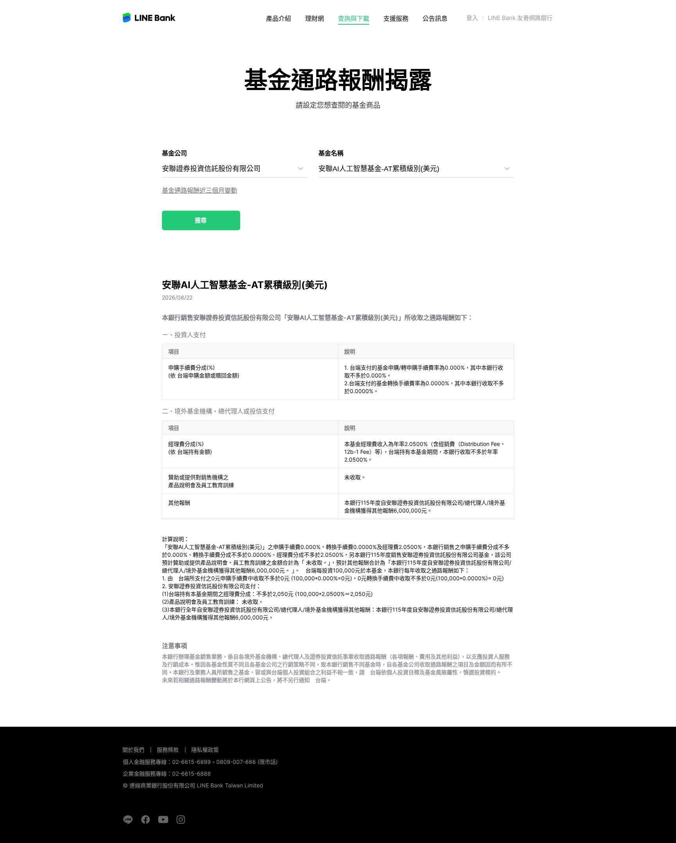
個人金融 (286, 39)
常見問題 (397, 39)
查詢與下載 (353, 18)
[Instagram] (180, 819)
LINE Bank (149, 18)
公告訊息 (435, 18)
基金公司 (174, 153)
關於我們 (133, 749)
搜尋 (201, 220)
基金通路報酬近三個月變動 (199, 190)
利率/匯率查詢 (357, 39)
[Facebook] (145, 819)
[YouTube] (163, 819)
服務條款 (168, 749)
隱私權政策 (205, 750)
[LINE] (128, 819)
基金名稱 (330, 153)
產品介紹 (278, 18)
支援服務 (395, 18)
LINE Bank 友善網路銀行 (520, 17)
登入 (472, 17)
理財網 (314, 18)
